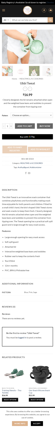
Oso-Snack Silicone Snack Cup (39, 391)
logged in (22, 337)
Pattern (5, 115)
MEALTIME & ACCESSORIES (31, 79)
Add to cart (24, 126)
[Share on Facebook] (26, 173)
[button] (3, 10)
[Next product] (25, 89)
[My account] (44, 10)
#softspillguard (23, 167)
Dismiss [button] (50, 2)
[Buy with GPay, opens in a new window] (27, 136)
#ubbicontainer (36, 167)
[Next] (49, 46)
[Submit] (50, 19)
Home (14, 79)
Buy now (45, 126)
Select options (10, 400)
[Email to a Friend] (29, 173)
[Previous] (5, 46)
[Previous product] (30, 89)
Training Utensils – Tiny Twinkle (11, 391)
